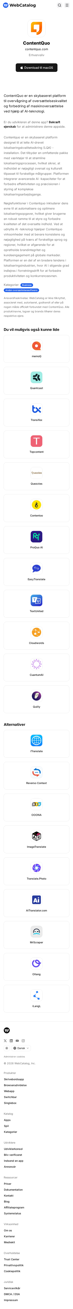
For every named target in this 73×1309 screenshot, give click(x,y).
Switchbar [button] (10, 1097)
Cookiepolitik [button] (12, 1271)
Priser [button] (7, 1183)
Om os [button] (8, 1230)
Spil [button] (6, 1125)
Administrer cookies (14, 1056)
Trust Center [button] (11, 1259)
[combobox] (21, 1048)
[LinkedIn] (11, 1040)
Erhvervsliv (36, 55)
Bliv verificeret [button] (13, 1154)
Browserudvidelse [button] (15, 1085)
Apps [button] (7, 1120)
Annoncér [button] (10, 1166)
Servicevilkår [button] (12, 1288)
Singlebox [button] (10, 1102)
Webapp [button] (9, 1091)
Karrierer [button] (9, 1236)
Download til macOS (38, 67)
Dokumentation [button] (13, 1189)
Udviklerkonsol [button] (13, 1148)
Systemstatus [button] (12, 1213)
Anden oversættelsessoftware (21, 290)
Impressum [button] (11, 1300)
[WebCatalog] (7, 1030)
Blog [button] (7, 1201)
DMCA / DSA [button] (12, 1294)
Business (26, 285)
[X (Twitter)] (5, 1040)
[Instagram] (23, 1040)
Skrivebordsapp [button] (14, 1079)
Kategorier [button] (10, 1131)
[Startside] (19, 5)
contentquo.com (36, 49)
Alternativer (14, 724)
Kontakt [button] (8, 1195)
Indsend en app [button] (13, 1160)
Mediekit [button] (9, 1242)
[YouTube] (17, 1040)
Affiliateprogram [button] (14, 1207)
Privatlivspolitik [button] (14, 1265)
